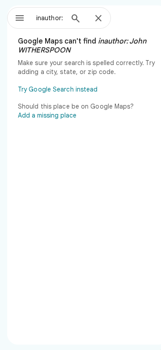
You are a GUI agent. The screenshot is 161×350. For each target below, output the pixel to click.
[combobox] (49, 18)
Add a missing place (47, 115)
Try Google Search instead (58, 89)
